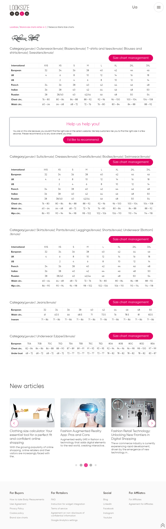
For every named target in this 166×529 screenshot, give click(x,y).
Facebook (108, 508)
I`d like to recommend (83, 139)
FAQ (53, 499)
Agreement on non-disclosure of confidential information (67, 514)
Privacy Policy (17, 508)
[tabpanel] (35, 428)
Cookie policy (17, 513)
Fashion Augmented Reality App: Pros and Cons (80, 433)
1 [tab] (76, 465)
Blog (105, 499)
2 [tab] (81, 465)
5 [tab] (96, 465)
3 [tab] (86, 465)
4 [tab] (90, 465)
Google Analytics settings (64, 520)
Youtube (107, 518)
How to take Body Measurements (27, 499)
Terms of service (59, 508)
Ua (134, 7)
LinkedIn (107, 504)
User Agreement (18, 504)
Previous (14, 423)
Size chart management (131, 58)
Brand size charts (19, 518)
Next (151, 423)
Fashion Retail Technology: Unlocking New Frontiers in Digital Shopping (130, 434)
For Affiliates (135, 499)
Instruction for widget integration (68, 504)
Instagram (108, 513)
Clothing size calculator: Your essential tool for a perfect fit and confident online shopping (31, 436)
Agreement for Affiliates (141, 504)
